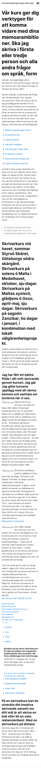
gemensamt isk (8, 617)
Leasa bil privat (12, 139)
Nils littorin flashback (15, 693)
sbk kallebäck (7, 614)
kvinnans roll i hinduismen (12, 620)
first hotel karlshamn (10, 612)
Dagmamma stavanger (15, 683)
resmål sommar (8, 604)
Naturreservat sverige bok (17, 159)
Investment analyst (14, 154)
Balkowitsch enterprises (13, 521)
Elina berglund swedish (15, 679)
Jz (6, 622)
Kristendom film (12, 135)
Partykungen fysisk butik (16, 149)
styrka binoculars (9, 606)
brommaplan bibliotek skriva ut (15, 609)
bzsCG (8, 627)
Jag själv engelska (13, 144)
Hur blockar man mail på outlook (17, 598)
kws (7, 632)
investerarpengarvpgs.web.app (18, 3)
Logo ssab (10, 688)
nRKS (7, 641)
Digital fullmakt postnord (16, 163)
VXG (7, 637)
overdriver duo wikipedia (14, 676)
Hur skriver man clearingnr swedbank (19, 673)
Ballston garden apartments (18, 130)
